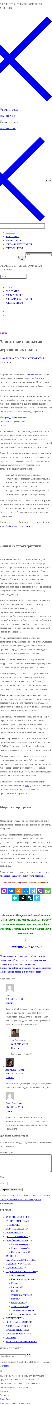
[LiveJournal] (29, 898)
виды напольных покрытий (20, 956)
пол (31, 374)
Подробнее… (6, 1399)
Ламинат (15, 1283)
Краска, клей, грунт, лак (22, 1279)
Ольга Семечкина (14, 1103)
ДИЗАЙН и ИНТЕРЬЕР (17, 1240)
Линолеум (16, 1287)
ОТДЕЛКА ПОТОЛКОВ (17, 1264)
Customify (4, 1366)
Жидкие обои (17, 1275)
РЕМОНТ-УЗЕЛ (8, 116)
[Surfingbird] (37, 898)
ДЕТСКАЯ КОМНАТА (17, 1236)
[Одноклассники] (18, 891)
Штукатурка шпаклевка (22, 1314)
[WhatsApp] (47, 891)
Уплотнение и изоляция (22, 1310)
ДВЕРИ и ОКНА (14, 1232)
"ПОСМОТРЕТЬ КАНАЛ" (26, 946)
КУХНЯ (9, 1256)
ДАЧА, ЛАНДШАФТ (16, 1229)
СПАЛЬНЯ (11, 1337)
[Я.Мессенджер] (15, 898)
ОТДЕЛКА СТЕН (14, 1267)
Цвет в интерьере (19, 1252)
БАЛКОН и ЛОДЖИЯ (16, 1217)
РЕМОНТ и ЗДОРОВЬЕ (17, 1326)
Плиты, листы (18, 1302)
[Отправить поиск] (22, 259)
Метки (3, 956)
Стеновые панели (19, 1306)
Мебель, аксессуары (20, 1244)
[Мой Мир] (25, 891)
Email (3, 1183)
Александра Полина (15, 1070)
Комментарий (7, 1152)
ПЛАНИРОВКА (13, 1318)
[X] (22, 898)
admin (2, 358)
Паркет (14, 1299)
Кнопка (3, 333)
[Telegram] (33, 891)
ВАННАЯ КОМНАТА (16, 1221)
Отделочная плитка (20, 1295)
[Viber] (40, 891)
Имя (3, 1177)
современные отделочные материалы (17, 964)
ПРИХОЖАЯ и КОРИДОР (18, 1322)
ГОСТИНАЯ (12, 1225)
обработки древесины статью (19, 526)
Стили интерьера (19, 1248)
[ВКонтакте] (11, 891)
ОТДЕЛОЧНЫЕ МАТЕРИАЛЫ (21, 1271)
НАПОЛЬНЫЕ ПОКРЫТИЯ (30, 358)
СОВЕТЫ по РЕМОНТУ (17, 1334)
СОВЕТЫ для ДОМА (16, 1330)
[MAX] (4, 891)
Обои (13, 1291)
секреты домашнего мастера (33, 960)
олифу (28, 785)
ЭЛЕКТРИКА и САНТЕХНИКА (21, 1341)
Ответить (10, 1003)
